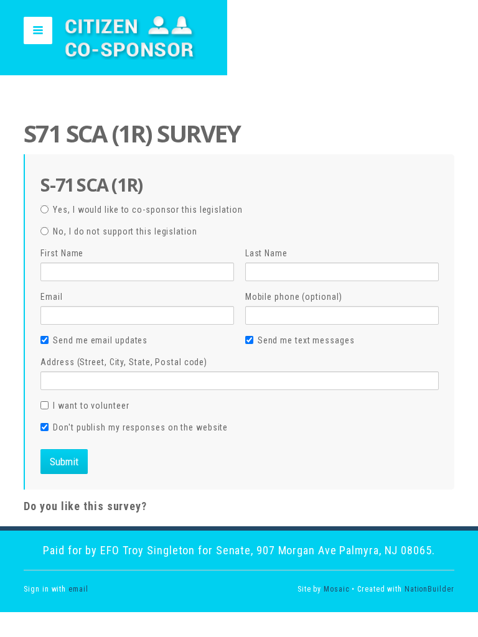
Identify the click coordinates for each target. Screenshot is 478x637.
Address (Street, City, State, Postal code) (123, 362)
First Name (61, 253)
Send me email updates (100, 340)
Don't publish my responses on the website (140, 427)
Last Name (266, 253)
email (78, 589)
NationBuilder (429, 589)
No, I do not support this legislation (125, 231)
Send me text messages (306, 340)
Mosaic (336, 589)
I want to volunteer (91, 406)
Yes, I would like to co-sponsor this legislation (147, 210)
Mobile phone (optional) (293, 297)
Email (51, 297)
